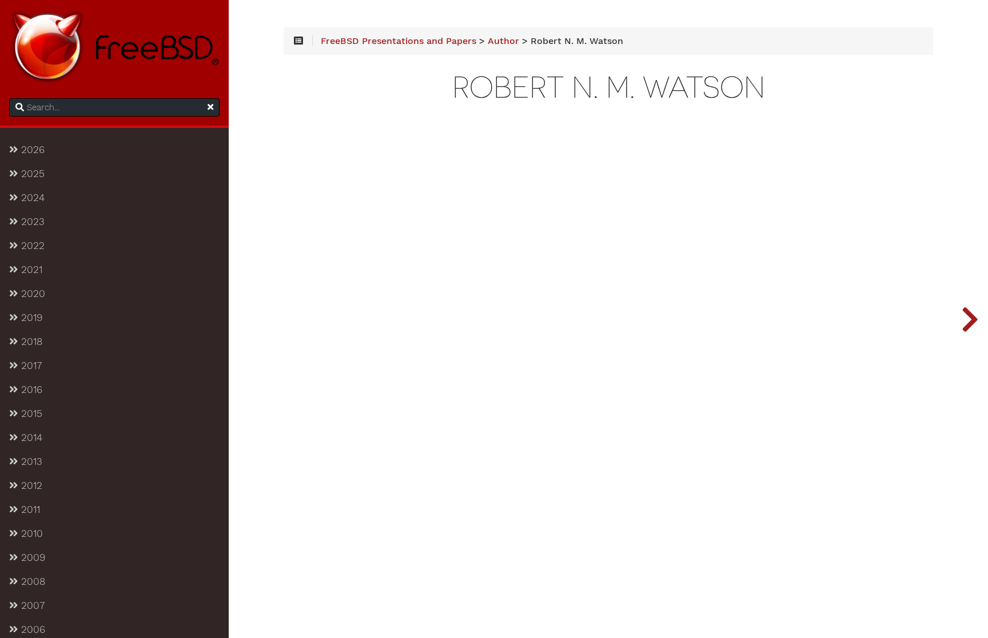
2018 (30, 341)
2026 (31, 149)
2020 (31, 293)
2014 (30, 437)
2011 (29, 509)
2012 (30, 485)
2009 (31, 557)
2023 (31, 221)
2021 (30, 269)
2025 (31, 173)
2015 (30, 413)
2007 (31, 605)
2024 (31, 197)
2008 (31, 581)
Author (503, 41)
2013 (30, 461)
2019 (30, 317)
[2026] (969, 319)
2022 (31, 245)
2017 (30, 365)
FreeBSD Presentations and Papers (398, 41)
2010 (30, 533)
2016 (30, 389)
